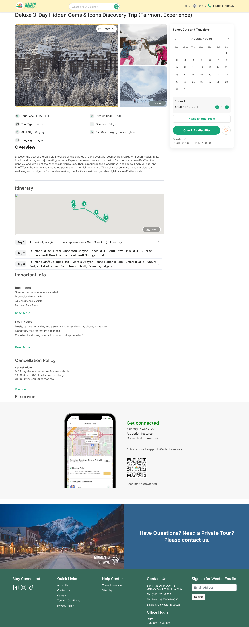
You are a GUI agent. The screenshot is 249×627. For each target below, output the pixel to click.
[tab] (88, 242)
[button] (96, 213)
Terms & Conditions (68, 600)
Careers (62, 595)
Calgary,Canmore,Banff (122, 132)
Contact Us (64, 590)
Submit (198, 596)
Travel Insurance (112, 585)
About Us (62, 585)
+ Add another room (201, 118)
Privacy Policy (65, 605)
